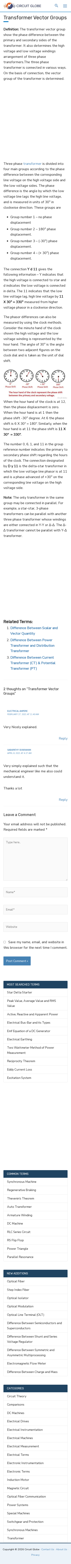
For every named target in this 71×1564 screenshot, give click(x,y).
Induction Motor (18, 1480)
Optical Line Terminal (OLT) (25, 1315)
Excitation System (19, 1078)
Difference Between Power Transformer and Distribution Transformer (32, 645)
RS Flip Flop (15, 1240)
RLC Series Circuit (19, 1232)
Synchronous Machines (22, 1530)
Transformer (15, 1538)
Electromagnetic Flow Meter (26, 1363)
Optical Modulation (20, 1306)
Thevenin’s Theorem (20, 1198)
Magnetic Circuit (18, 1488)
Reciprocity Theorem (21, 1061)
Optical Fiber (16, 1281)
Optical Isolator (18, 1298)
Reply (63, 738)
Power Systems (17, 1505)
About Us (61, 1549)
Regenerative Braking (21, 1190)
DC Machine (15, 1223)
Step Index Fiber (18, 1290)
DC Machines (15, 1413)
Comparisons (15, 1404)
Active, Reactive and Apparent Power (32, 1014)
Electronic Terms (18, 1471)
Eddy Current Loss (19, 1069)
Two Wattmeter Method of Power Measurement (30, 1050)
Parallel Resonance (20, 1257)
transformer (32, 163)
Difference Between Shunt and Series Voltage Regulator (32, 1339)
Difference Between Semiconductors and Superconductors (34, 1325)
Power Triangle (17, 1249)
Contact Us (47, 1549)
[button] (56, 6)
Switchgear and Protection (25, 1522)
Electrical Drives (18, 1421)
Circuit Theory (16, 1396)
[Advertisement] (35, 121)
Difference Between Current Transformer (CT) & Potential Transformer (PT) (32, 663)
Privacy (35, 1555)
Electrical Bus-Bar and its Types (28, 1023)
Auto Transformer (19, 1207)
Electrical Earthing (19, 1039)
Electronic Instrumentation (25, 1463)
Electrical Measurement (23, 1446)
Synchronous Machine (21, 1182)
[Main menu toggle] (65, 5)
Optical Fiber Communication (26, 1496)
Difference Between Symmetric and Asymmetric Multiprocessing (30, 1352)
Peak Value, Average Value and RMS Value (31, 1003)
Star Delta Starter (19, 992)
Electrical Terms (18, 1455)
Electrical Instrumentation (25, 1430)
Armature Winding (19, 1215)
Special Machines (18, 1513)
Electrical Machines (20, 1438)
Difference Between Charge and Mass (32, 1372)
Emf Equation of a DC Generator (28, 1031)
